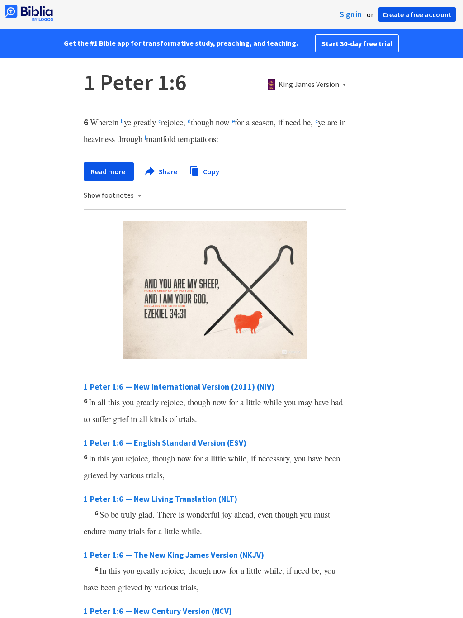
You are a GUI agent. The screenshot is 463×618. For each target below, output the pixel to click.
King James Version (309, 85)
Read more (109, 171)
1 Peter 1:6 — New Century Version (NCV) (158, 611)
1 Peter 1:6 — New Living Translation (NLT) (160, 499)
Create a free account (417, 14)
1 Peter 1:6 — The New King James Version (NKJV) (174, 555)
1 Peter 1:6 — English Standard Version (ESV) (165, 442)
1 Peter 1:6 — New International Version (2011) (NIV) (179, 386)
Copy (210, 171)
